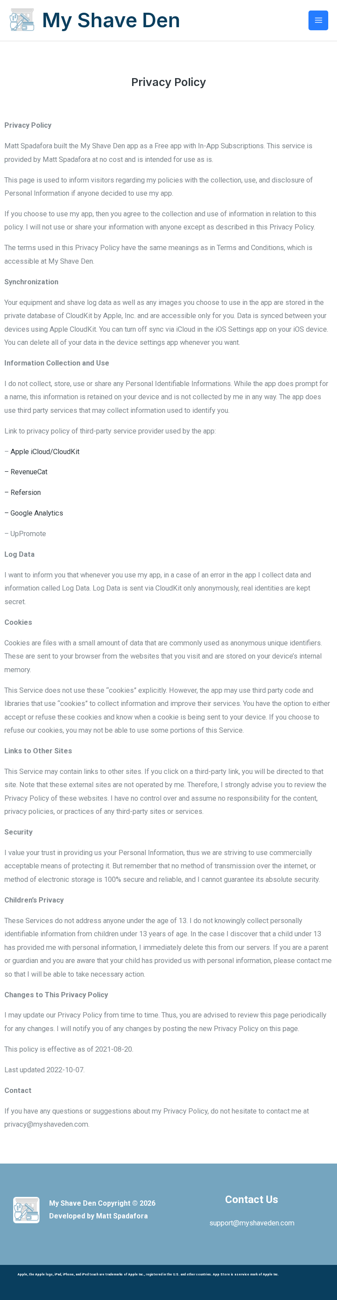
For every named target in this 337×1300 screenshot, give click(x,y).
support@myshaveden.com (251, 1223)
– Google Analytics (33, 513)
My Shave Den (111, 20)
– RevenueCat (25, 472)
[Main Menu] (318, 20)
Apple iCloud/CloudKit (44, 452)
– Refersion (22, 492)
